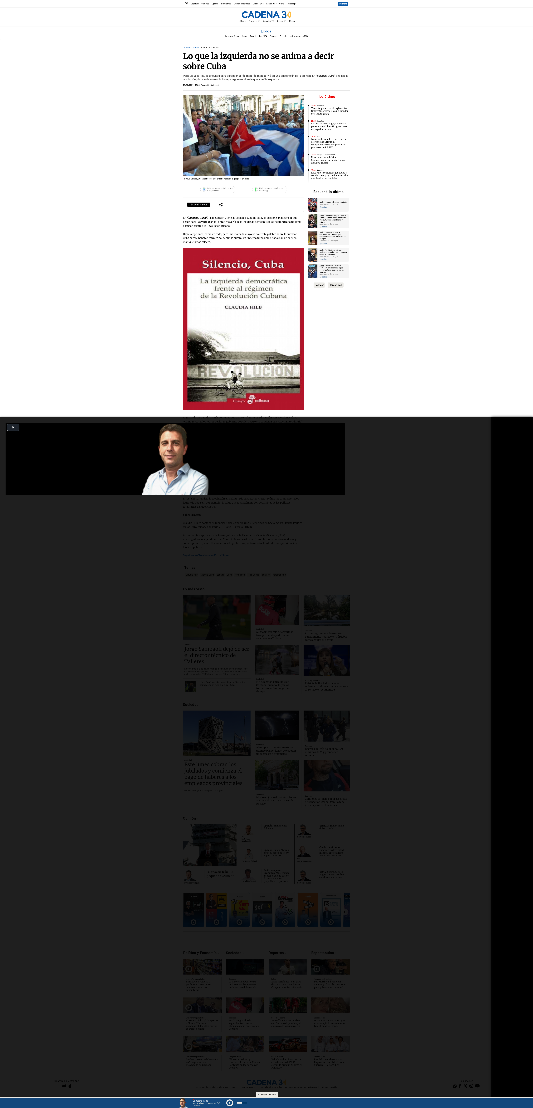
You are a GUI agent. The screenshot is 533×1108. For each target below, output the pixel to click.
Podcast (319, 285)
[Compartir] (220, 205)
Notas (244, 36)
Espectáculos (322, 185)
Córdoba (267, 21)
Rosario (280, 21)
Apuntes (273, 36)
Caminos (205, 4)
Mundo (292, 21)
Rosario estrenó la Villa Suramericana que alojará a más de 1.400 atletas (328, 160)
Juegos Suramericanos (326, 155)
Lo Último (242, 21)
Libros (266, 31)
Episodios (323, 207)
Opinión (215, 4)
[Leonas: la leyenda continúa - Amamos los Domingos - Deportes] (312, 205)
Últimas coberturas (242, 4)
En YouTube (271, 4)
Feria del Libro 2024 (258, 36)
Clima (281, 4)
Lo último (327, 97)
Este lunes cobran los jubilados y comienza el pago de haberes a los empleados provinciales (329, 175)
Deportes (195, 4)
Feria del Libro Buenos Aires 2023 (294, 36)
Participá (343, 4)
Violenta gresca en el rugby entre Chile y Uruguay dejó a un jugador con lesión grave (329, 111)
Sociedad (320, 170)
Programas (226, 4)
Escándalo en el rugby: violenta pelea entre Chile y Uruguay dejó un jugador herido (329, 126)
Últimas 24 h (258, 4)
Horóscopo (291, 4)
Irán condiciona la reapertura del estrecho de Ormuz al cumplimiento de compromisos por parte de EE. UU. (329, 143)
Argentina (253, 21)
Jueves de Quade (232, 36)
